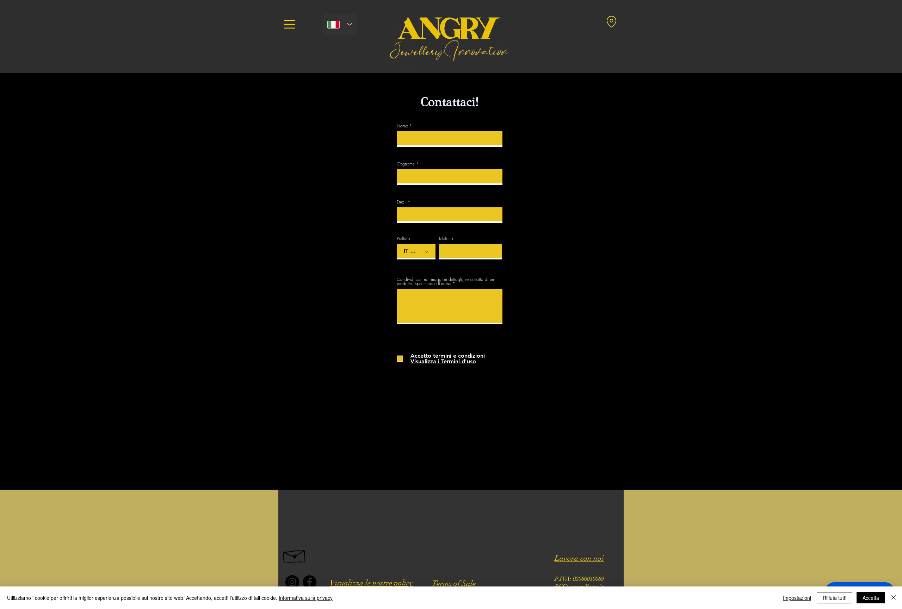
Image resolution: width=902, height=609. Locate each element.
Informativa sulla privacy (306, 597)
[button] (289, 24)
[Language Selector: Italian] (339, 24)
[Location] (611, 21)
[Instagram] (292, 582)
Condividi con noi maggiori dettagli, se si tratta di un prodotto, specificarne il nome (445, 281)
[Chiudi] (893, 597)
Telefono (446, 239)
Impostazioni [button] (797, 597)
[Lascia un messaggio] (294, 554)
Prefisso (403, 239)
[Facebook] (309, 582)
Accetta (871, 597)
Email (401, 202)
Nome (402, 126)
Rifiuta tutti (834, 597)
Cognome (406, 164)
